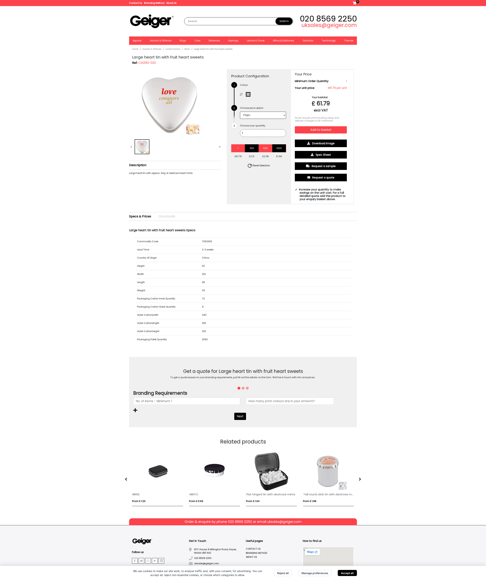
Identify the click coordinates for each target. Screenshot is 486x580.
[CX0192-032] (249, 94)
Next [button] (360, 479)
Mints (187, 49)
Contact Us (135, 3)
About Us (171, 3)
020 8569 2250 (328, 18)
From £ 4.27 (139, 501)
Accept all (347, 573)
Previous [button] (126, 479)
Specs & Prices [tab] (140, 216)
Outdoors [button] (308, 40)
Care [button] (197, 40)
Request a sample (323, 166)
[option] (157, 479)
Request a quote (323, 177)
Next (240, 416)
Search (284, 21)
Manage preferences (314, 573)
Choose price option (251, 108)
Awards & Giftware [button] (160, 40)
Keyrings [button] (233, 40)
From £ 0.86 (196, 501)
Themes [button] (348, 40)
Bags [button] (183, 40)
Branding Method (154, 3)
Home (135, 49)
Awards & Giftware (151, 49)
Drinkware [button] (214, 40)
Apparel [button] (137, 40)
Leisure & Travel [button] (255, 40)
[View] (142, 146)
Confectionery (172, 49)
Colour (244, 85)
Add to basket (320, 130)
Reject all (283, 573)
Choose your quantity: (253, 125)
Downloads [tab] (167, 216)
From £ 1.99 (252, 501)
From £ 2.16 (309, 501)
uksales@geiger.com (329, 25)
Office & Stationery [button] (283, 40)
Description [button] (137, 165)
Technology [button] (329, 40)
